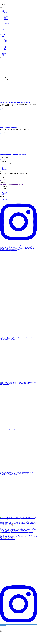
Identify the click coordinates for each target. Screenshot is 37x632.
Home (3, 9)
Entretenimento (6, 16)
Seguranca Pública (6, 23)
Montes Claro (4, 191)
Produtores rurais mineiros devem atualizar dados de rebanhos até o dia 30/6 (15, 102)
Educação (5, 14)
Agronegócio (6, 12)
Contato (3, 29)
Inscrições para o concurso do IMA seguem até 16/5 (10, 127)
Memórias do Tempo (5, 192)
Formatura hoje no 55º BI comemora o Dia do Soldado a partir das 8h (11, 184)
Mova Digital (5, 629)
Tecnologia (5, 25)
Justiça (5, 18)
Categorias (3, 11)
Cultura (5, 39)
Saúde (5, 22)
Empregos (5, 15)
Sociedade (5, 24)
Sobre (3, 10)
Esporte (5, 17)
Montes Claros (4, 53)
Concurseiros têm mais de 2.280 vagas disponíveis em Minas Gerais (13, 154)
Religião (5, 21)
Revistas (3, 28)
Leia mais (1, 81)
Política (5, 20)
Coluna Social (4, 27)
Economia (5, 40)
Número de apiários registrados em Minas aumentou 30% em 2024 (13, 75)
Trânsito (5, 26)
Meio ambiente (6, 19)
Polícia (5, 46)
